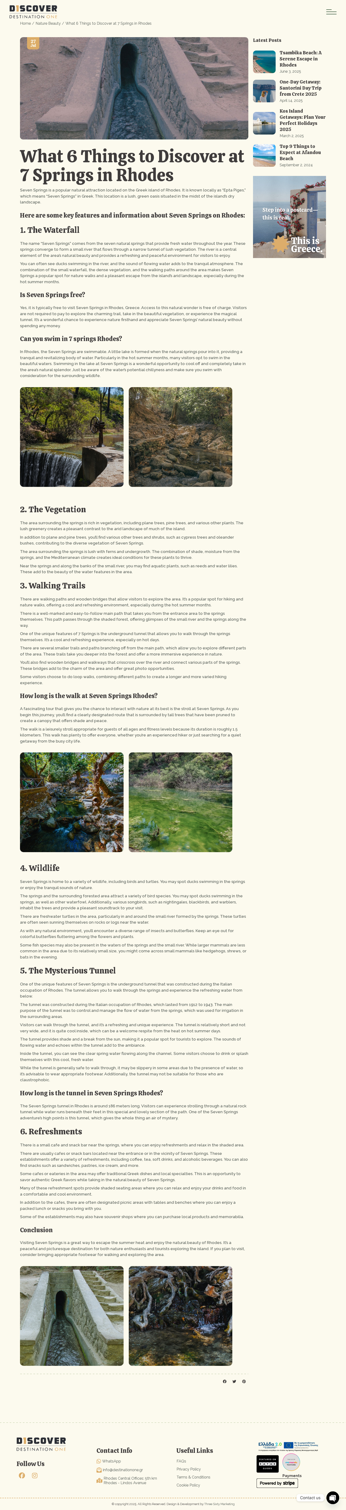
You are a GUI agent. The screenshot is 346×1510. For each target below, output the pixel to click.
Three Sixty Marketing (219, 1504)
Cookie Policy (188, 1485)
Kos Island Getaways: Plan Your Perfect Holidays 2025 (303, 120)
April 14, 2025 (291, 100)
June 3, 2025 (290, 71)
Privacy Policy (189, 1469)
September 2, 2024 (296, 165)
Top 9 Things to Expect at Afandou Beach (300, 152)
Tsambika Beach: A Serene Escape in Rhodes (301, 59)
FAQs (181, 1461)
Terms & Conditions (193, 1477)
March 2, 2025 (292, 136)
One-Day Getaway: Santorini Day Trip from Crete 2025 (301, 88)
